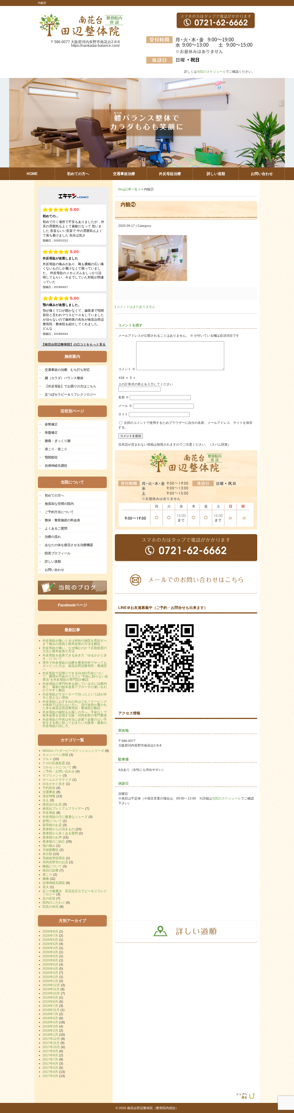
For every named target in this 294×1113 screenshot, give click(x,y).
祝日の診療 (50, 870)
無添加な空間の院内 (59, 503)
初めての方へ (54, 495)
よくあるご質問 (56, 528)
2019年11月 (50, 989)
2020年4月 (50, 968)
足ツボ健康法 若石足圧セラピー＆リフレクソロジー (74, 892)
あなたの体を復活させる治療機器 (69, 545)
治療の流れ (53, 536)
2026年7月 (50, 935)
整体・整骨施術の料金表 (62, 520)
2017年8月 (50, 1055)
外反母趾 (48, 812)
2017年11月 (50, 1043)
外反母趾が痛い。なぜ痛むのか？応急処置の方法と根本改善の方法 (74, 649)
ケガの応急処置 (53, 763)
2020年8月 (50, 960)
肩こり (47, 874)
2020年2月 (50, 977)
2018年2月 (50, 1030)
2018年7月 (50, 1014)
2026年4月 (50, 948)
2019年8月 (50, 1001)
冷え (45, 800)
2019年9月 (50, 997)
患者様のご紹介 (53, 841)
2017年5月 (50, 1067)
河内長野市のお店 (55, 862)
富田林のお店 (52, 825)
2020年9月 (50, 956)
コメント (126, 369)
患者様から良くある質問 (60, 833)
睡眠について (52, 866)
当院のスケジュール (211, 71)
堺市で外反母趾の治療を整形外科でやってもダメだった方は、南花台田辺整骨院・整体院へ (74, 666)
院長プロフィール (58, 553)
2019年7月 (50, 1006)
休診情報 (48, 796)
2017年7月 (50, 1059)
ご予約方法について (59, 512)
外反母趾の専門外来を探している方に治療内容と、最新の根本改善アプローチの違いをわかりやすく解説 (74, 687)
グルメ (47, 759)
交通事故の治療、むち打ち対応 (67, 370)
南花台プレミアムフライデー (63, 808)
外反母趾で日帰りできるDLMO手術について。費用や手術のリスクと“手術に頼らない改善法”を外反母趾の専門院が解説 (75, 676)
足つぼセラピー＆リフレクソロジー (70, 394)
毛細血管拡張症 (53, 858)
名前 (123, 397)
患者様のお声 (52, 837)
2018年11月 (50, 1010)
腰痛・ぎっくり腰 (58, 441)
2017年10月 (51, 1047)
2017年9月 (50, 1051)
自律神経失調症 (56, 465)
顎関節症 (51, 457)
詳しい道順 (53, 561)
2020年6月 (50, 964)
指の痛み (48, 845)
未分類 (47, 854)
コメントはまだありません (136, 306)
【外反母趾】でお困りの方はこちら (70, 386)
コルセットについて (56, 767)
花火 (45, 887)
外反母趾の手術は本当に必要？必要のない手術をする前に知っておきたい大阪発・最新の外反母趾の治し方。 (74, 723)
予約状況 (48, 788)
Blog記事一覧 (128, 189)
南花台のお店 (52, 804)
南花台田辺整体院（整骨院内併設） (152, 1108)
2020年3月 (50, 972)
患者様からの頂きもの (58, 829)
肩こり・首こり (56, 449)
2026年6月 (50, 939)
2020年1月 (50, 981)
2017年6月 (50, 1063)
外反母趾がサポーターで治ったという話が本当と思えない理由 (74, 695)
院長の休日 (50, 906)
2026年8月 (50, 931)
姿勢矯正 (51, 424)
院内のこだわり (53, 902)
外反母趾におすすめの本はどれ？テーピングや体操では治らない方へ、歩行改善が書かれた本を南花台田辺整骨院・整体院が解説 (74, 705)
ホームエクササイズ (56, 779)
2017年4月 (50, 1072)
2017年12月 (51, 1039)
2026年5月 (50, 944)
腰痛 (45, 878)
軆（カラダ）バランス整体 (64, 378)
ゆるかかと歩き (53, 783)
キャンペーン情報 (55, 755)
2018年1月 (50, 1034)
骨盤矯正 (51, 432)
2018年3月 (50, 1026)
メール (125, 406)
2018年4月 (50, 1022)
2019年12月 (51, 985)
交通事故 (48, 792)
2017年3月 (50, 1076)
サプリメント (52, 775)
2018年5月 (50, 1018)
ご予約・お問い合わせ (58, 771)
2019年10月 (51, 993)
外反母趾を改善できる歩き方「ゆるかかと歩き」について (74, 656)
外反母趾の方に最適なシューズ (65, 817)
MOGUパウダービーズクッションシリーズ (73, 750)
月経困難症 (50, 850)
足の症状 (48, 898)
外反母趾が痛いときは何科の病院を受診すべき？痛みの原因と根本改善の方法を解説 (74, 642)
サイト (123, 414)
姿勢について (52, 821)
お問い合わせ (54, 570)
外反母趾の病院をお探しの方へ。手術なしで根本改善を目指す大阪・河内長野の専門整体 (74, 713)
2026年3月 (50, 952)
